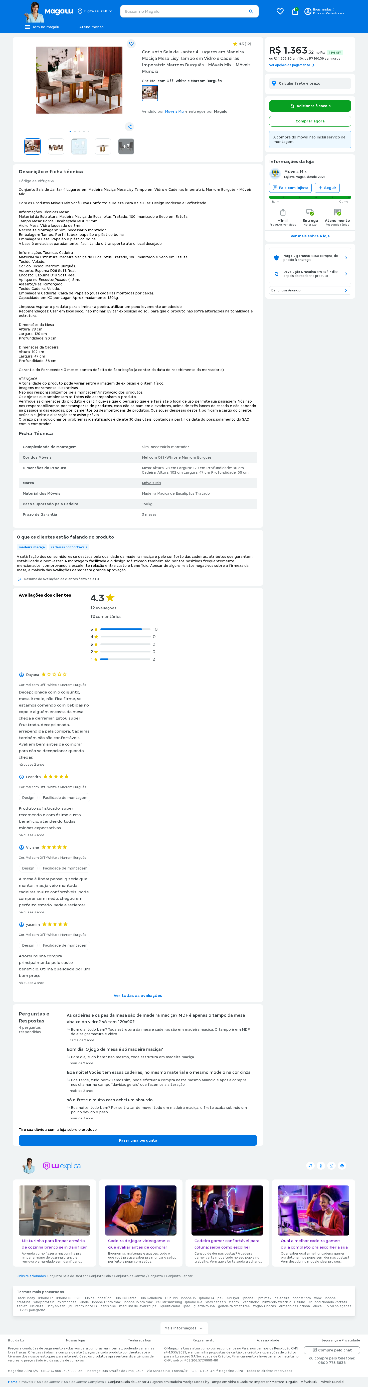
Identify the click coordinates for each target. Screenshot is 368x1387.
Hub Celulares (125, 1298)
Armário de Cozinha (294, 1306)
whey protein (44, 1302)
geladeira (282, 1298)
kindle (84, 1302)
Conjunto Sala (100, 1276)
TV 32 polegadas (32, 1310)
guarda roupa (204, 1306)
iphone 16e (193, 1302)
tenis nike (108, 1306)
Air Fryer (233, 1298)
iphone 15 (188, 1298)
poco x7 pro (302, 1298)
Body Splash (56, 1306)
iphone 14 (206, 1298)
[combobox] (189, 11)
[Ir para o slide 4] (84, 131)
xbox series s (216, 1302)
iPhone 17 (45, 1298)
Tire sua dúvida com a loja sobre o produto (58, 1130)
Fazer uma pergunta (138, 1140)
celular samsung (169, 1302)
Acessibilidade (268, 1340)
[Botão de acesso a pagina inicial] (48, 11)
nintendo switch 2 (276, 1302)
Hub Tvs (171, 1298)
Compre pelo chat (335, 1350)
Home (13, 1382)
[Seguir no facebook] (321, 1166)
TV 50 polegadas (338, 1306)
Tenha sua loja (139, 1340)
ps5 (220, 1298)
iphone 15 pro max (138, 1302)
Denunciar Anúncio (286, 290)
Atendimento (91, 27)
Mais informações (180, 1328)
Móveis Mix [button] (174, 111)
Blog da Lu (16, 1340)
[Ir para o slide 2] (75, 131)
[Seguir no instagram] (331, 1166)
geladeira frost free (234, 1306)
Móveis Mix (151, 483)
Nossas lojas (76, 1340)
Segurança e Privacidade (340, 1340)
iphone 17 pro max (106, 1302)
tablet (22, 1306)
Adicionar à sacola (314, 106)
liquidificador (170, 1306)
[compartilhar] (129, 126)
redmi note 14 (86, 1306)
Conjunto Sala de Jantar (66, 1276)
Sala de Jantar (48, 1382)
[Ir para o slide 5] (88, 131)
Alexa (317, 1306)
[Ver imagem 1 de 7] (79, 84)
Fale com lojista (293, 188)
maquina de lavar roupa (137, 1306)
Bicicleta (37, 1306)
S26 (77, 1298)
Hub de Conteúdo (97, 1298)
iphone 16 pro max (257, 1298)
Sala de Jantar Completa (84, 1382)
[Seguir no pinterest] (342, 1166)
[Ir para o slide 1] (70, 131)
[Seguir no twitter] (310, 1166)
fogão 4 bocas (264, 1306)
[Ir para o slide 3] (79, 131)
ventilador (251, 1302)
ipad (186, 1306)
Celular (299, 1302)
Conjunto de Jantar (129, 1276)
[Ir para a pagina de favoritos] (280, 11)
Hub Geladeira (151, 1298)
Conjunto (155, 1276)
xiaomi (234, 1302)
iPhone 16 (63, 1298)
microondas (67, 1302)
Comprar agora (310, 121)
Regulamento (204, 1340)
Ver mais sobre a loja (310, 236)
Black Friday (26, 1298)
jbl (70, 1306)
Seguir (330, 188)
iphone (330, 1298)
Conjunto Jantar (179, 1276)
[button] (251, 12)
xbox (318, 1298)
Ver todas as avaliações (138, 995)
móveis (27, 1382)
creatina (23, 1302)
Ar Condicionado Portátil (327, 1302)
